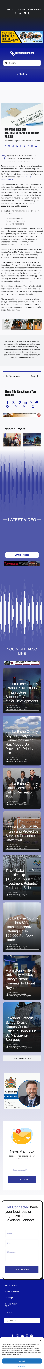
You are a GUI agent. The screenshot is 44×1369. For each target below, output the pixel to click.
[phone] (29, 13)
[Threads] (7, 406)
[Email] (32, 146)
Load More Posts (22, 1058)
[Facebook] (5, 146)
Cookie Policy (20, 1366)
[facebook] (15, 13)
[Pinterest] (28, 146)
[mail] (25, 13)
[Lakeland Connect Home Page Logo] (22, 50)
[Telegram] (24, 146)
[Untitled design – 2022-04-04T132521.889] (22, 104)
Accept (22, 1361)
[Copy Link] (36, 146)
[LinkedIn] (17, 146)
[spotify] (31, 1336)
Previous (13, 376)
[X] (9, 146)
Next (34, 376)
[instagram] (20, 13)
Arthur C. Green (34, 141)
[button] (40, 1340)
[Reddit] (13, 146)
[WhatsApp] (20, 146)
